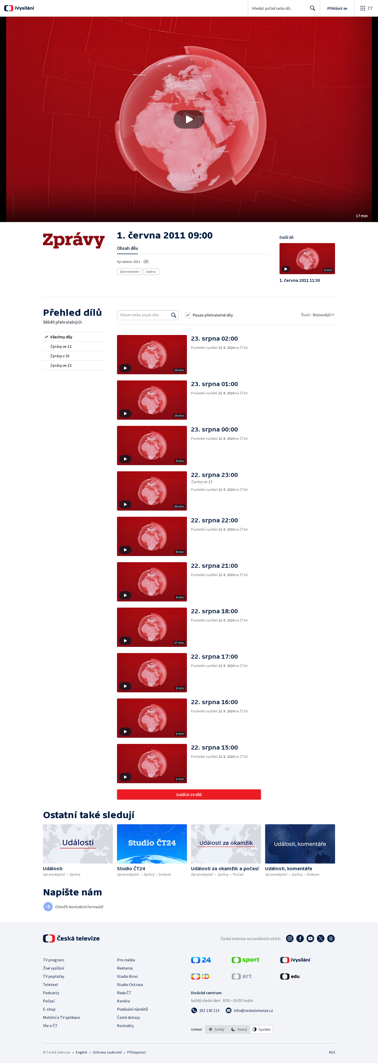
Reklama (125, 968)
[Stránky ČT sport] (245, 961)
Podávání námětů (132, 1009)
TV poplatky (53, 976)
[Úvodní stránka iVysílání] (23, 8)
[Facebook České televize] (300, 938)
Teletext (50, 984)
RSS (332, 1052)
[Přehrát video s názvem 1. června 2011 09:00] (189, 119)
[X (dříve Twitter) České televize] (321, 938)
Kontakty (125, 1025)
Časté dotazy (128, 1017)
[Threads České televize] (331, 938)
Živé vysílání (53, 968)
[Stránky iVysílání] (295, 961)
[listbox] (239, 1029)
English (81, 1052)
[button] (189, 119)
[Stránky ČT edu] (289, 978)
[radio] (74, 336)
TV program (53, 959)
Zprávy (151, 271)
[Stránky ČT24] (201, 961)
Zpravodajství (129, 271)
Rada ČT (124, 992)
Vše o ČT (50, 1025)
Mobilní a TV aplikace (61, 1017)
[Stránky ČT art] (241, 978)
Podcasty (51, 992)
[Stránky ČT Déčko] (200, 978)
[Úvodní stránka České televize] (72, 938)
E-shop (49, 1009)
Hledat (312, 8)
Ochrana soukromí (107, 1052)
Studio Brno (127, 976)
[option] (216, 1029)
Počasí (49, 1000)
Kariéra (123, 1000)
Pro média (126, 959)
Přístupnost (136, 1052)
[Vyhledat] (174, 315)
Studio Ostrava (130, 984)
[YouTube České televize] (310, 938)
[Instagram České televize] (290, 938)
